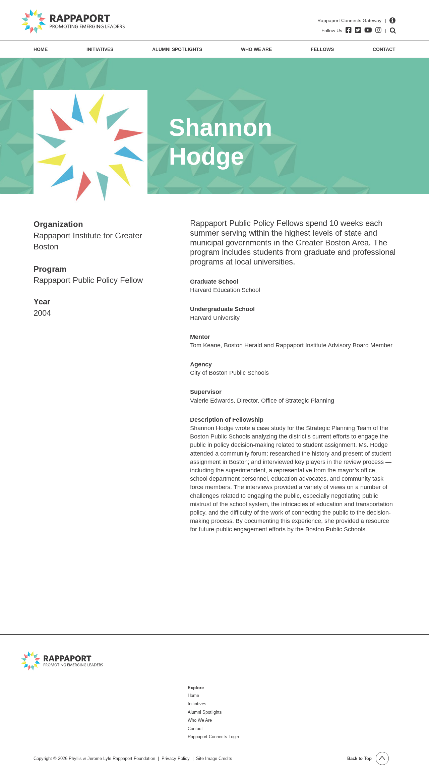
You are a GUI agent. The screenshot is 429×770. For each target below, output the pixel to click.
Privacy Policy (176, 758)
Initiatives (99, 49)
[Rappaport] (73, 21)
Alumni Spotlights (177, 49)
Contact (384, 49)
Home (41, 49)
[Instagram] (378, 30)
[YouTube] (368, 30)
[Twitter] (358, 30)
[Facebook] (349, 30)
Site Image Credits (214, 758)
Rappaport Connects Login (213, 736)
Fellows (322, 49)
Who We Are (256, 49)
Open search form (392, 30)
